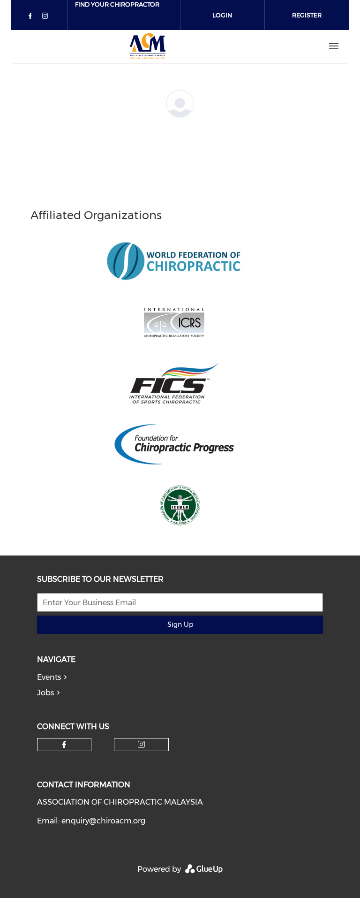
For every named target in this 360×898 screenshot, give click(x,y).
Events (49, 677)
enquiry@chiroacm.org (103, 820)
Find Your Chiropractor (117, 4)
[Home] (147, 46)
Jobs (45, 692)
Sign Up (180, 624)
